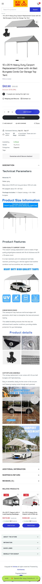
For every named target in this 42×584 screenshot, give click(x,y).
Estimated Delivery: (11, 130)
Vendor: (4, 145)
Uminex (15, 566)
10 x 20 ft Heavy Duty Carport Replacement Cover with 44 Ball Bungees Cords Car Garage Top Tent (19, 70)
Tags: (4, 150)
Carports (16, 147)
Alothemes (21, 569)
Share (38, 123)
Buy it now (21, 117)
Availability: (6, 142)
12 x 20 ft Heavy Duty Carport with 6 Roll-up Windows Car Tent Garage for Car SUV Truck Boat (31, 513)
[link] (18, 494)
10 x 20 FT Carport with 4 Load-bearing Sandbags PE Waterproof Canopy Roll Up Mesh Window (11, 513)
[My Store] (20, 4)
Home (3, 13)
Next (38, 510)
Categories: (6, 147)
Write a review (6, 79)
